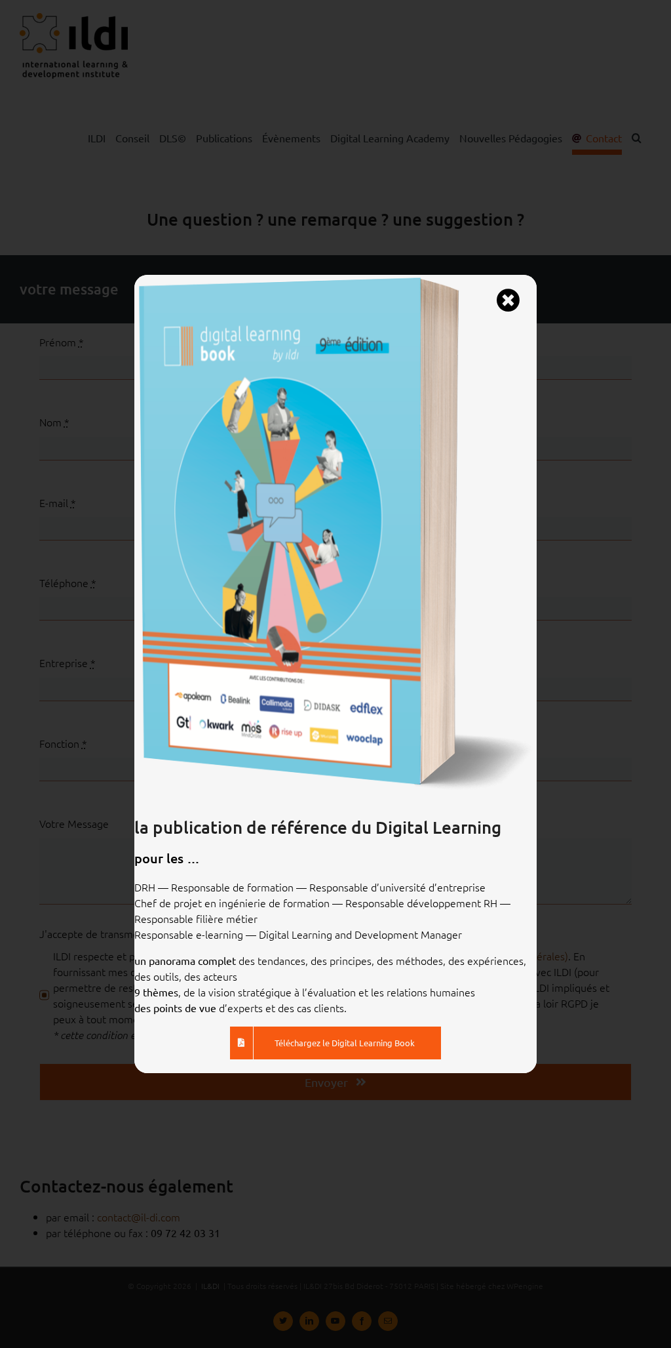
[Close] (508, 300)
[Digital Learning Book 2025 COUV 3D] (335, 280)
